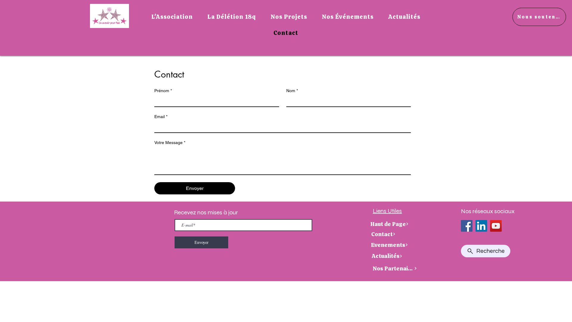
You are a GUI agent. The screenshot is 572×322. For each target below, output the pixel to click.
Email (160, 116)
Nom (292, 90)
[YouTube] (496, 226)
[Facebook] (466, 226)
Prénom (163, 90)
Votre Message (169, 142)
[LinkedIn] (481, 226)
